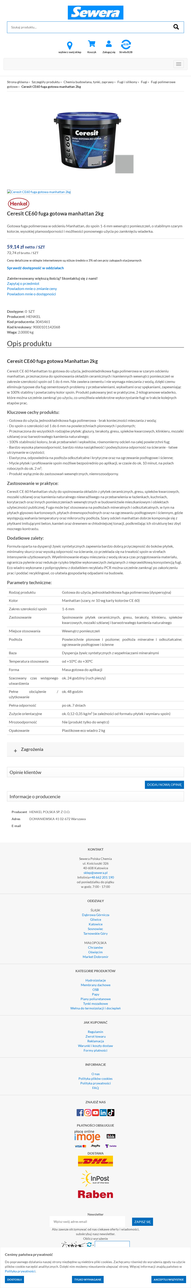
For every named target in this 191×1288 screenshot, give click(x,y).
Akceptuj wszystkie (169, 1279)
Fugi (144, 82)
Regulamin (95, 1032)
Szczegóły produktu (46, 82)
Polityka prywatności (95, 1083)
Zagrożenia (29, 750)
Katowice (95, 924)
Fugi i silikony (127, 82)
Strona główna (17, 82)
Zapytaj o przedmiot (23, 283)
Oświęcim (95, 952)
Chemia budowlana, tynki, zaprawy (89, 82)
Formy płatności (95, 1050)
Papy (95, 994)
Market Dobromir (96, 957)
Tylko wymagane (87, 1279)
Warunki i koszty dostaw (95, 1046)
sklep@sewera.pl (96, 873)
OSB (95, 990)
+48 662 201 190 (101, 877)
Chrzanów (95, 947)
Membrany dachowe (95, 985)
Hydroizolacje (95, 980)
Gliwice (95, 919)
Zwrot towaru (95, 1036)
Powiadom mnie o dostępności (31, 294)
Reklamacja (95, 1041)
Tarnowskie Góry (95, 933)
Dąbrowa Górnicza (95, 915)
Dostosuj (14, 1279)
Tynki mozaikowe (95, 1003)
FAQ (95, 1088)
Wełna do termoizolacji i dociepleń (95, 1008)
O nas (96, 1074)
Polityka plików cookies (95, 1078)
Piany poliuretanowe (96, 999)
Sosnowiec (95, 929)
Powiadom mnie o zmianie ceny (32, 288)
